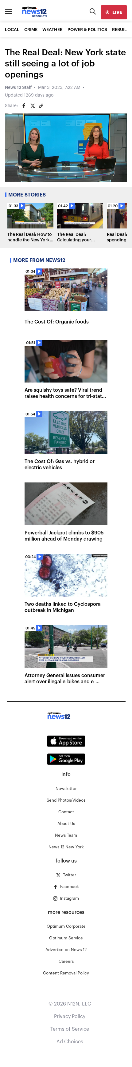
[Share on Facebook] (23, 105)
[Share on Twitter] (32, 105)
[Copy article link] (41, 105)
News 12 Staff (18, 87)
